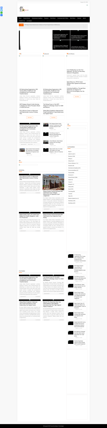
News (20, 18)
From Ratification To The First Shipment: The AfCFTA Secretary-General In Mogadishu (76, 71)
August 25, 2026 (78, 262)
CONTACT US (22, 21)
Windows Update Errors (72, 198)
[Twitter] (1, 10)
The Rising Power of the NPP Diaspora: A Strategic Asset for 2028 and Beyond (53, 106)
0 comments (37, 192)
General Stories (26, 18)
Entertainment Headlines (37, 18)
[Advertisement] (41, 251)
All (20, 54)
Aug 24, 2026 (53, 137)
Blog (69, 151)
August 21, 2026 (78, 337)
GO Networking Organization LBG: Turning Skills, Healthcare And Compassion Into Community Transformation (60, 36)
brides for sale (71, 153)
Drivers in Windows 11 (72, 163)
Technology (70, 191)
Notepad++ (70, 184)
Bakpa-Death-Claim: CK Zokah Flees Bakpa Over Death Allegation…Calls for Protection (56, 150)
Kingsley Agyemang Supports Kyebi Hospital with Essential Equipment (79, 342)
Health (69, 179)
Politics (69, 186)
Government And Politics (62, 18)
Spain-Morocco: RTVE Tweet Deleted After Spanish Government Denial (76, 83)
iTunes (69, 182)
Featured (79, 18)
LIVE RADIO (29, 21)
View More (30, 117)
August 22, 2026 (78, 328)
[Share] (1, 15)
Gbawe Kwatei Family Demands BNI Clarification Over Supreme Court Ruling (53, 216)
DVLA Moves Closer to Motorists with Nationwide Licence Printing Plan (60, 47)
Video (69, 196)
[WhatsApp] (1, 12)
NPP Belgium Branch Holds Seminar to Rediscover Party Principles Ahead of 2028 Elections (79, 37)
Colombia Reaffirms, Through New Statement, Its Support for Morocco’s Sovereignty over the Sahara (76, 90)
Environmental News (72, 170)
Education (70, 165)
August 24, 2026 (78, 281)
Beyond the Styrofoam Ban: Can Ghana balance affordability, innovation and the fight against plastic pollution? (52, 304)
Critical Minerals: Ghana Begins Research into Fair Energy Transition (79, 47)
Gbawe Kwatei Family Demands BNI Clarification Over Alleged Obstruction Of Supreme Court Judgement (53, 193)
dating (69, 158)
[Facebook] (1, 7)
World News (53, 18)
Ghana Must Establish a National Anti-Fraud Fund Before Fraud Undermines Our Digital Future (53, 112)
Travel (69, 193)
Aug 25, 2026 (30, 144)
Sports (69, 189)
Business (46, 18)
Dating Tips (70, 160)
